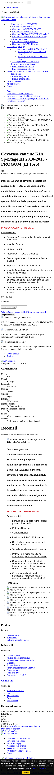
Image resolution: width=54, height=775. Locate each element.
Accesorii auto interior (16, 746)
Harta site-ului (13, 673)
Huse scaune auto (14, 81)
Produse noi (12, 637)
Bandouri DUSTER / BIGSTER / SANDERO (27, 71)
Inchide (26, 772)
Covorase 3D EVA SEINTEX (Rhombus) (30, 34)
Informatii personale (15, 690)
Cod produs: (6, 363)
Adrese (10, 698)
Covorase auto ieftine (16, 741)
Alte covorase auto (17, 39)
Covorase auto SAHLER (23, 27)
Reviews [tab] (10, 356)
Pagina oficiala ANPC (16, 675)
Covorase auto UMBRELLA (25, 44)
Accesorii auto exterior (16, 748)
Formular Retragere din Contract (21, 668)
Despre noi (11, 663)
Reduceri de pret (14, 635)
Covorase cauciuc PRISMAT (25, 41)
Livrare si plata (13, 655)
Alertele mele (12, 700)
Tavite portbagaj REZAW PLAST (29, 49)
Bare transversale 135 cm (23, 69)
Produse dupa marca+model (19, 751)
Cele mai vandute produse (18, 640)
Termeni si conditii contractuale (20, 660)
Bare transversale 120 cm (23, 66)
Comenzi (11, 693)
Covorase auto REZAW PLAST (26, 29)
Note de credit (13, 695)
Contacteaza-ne (13, 670)
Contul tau (7, 680)
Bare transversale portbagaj (21, 64)
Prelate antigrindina (20, 76)
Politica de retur (13, 665)
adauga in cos (8, 307)
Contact (10, 86)
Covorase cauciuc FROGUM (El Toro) (29, 36)
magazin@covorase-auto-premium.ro (23, 726)
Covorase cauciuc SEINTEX (25, 31)
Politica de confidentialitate (18, 658)
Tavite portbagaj (16, 46)
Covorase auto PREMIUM (18, 738)
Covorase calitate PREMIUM (22, 24)
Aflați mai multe (40, 768)
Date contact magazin (10, 729)
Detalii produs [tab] (13, 354)
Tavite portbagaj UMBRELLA (25, 61)
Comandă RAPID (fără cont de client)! (23, 312)
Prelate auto (14, 74)
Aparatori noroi (13, 84)
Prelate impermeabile (21, 79)
